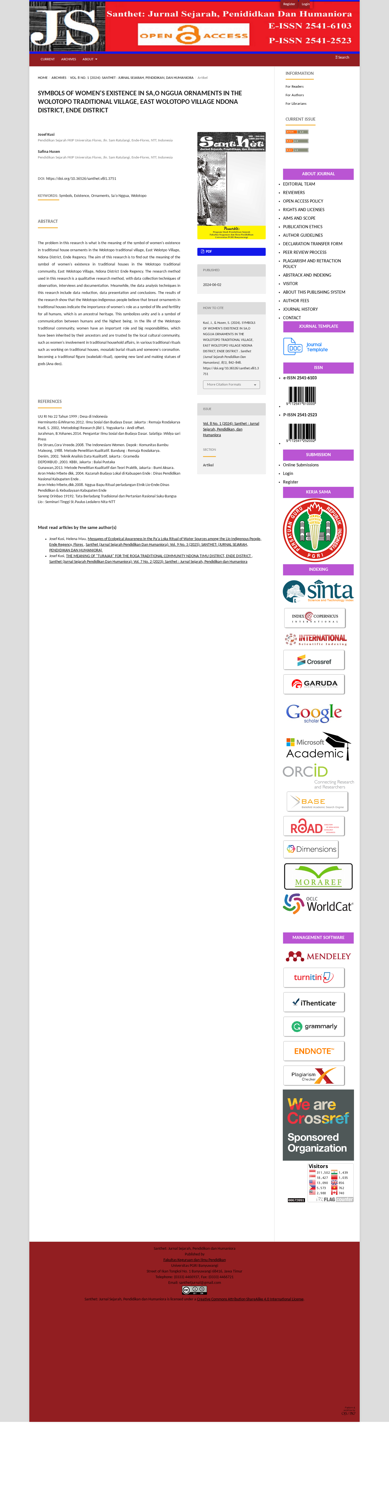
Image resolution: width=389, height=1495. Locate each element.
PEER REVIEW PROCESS (304, 252)
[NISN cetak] (301, 443)
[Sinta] (318, 604)
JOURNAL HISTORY (300, 309)
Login (306, 4)
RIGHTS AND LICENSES (303, 210)
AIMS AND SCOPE (299, 218)
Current (48, 59)
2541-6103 (307, 378)
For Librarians (296, 104)
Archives (68, 59)
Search (343, 57)
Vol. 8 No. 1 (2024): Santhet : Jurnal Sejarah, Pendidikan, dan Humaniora (132, 78)
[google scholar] (314, 728)
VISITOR (290, 284)
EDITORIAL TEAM (299, 184)
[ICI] (315, 628)
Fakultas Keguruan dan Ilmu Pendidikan (194, 1260)
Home (43, 78)
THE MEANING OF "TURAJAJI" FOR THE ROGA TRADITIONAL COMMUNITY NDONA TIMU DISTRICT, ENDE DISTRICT (159, 556)
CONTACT (292, 318)
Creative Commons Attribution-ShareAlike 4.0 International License (250, 1299)
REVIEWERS (294, 193)
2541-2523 (307, 415)
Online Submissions (301, 465)
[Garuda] (314, 695)
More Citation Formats (224, 384)
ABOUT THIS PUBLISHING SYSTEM (314, 292)
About (88, 59)
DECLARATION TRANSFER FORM (313, 244)
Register (289, 4)
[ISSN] (301, 406)
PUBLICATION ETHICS (302, 227)
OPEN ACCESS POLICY (303, 201)
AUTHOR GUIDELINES (303, 235)
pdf (208, 252)
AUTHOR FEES (296, 301)
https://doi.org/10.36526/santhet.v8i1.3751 (81, 179)
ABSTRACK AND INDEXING (307, 275)
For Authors (295, 95)
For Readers (295, 86)
